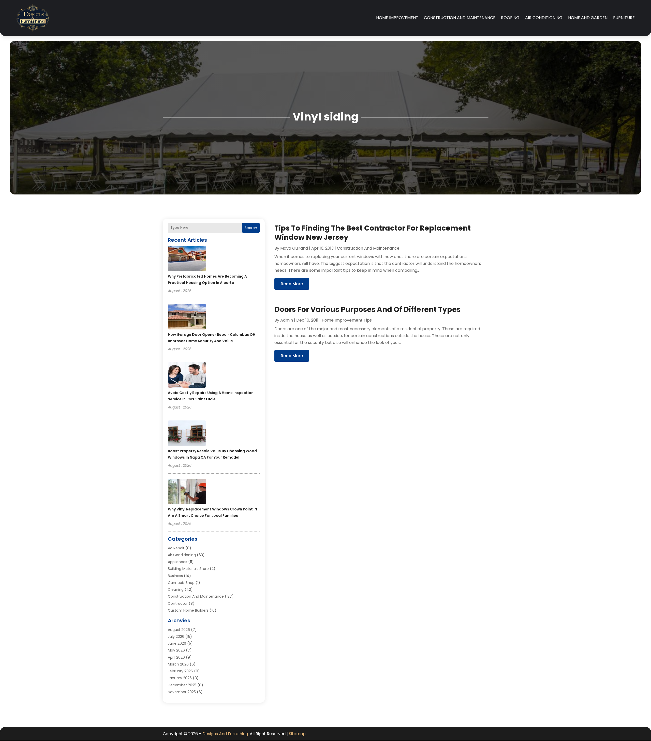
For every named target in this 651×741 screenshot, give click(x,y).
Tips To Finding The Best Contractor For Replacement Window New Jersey (372, 232)
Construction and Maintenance (459, 18)
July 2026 (176, 636)
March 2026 (178, 664)
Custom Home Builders (188, 610)
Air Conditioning (544, 18)
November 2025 (182, 691)
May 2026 (176, 650)
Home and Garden (588, 18)
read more (292, 284)
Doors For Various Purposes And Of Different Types (367, 309)
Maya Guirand (294, 248)
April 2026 (176, 657)
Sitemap (297, 734)
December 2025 (182, 685)
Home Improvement (397, 18)
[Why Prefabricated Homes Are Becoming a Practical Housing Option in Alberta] (187, 259)
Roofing (510, 18)
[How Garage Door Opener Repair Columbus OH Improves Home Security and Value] (187, 317)
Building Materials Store (188, 568)
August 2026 (179, 629)
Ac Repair (176, 548)
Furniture (624, 18)
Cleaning (176, 589)
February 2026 (180, 671)
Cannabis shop (181, 582)
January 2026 (180, 677)
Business (175, 575)
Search (251, 227)
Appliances (177, 561)
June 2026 (177, 643)
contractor (178, 603)
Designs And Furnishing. (225, 734)
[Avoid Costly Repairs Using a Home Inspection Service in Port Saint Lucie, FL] (187, 375)
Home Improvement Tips (347, 320)
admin (286, 320)
